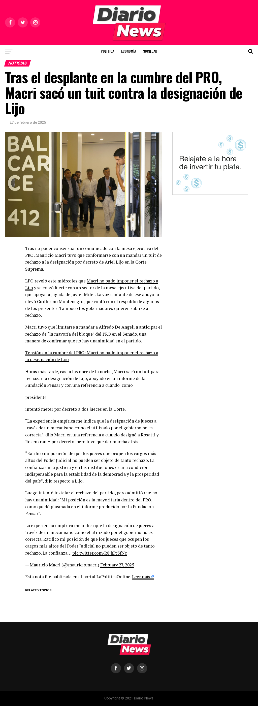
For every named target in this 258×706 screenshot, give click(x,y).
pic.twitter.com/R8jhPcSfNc (99, 553)
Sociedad (150, 51)
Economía (128, 51)
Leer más (141, 577)
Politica (107, 51)
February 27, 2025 (117, 565)
